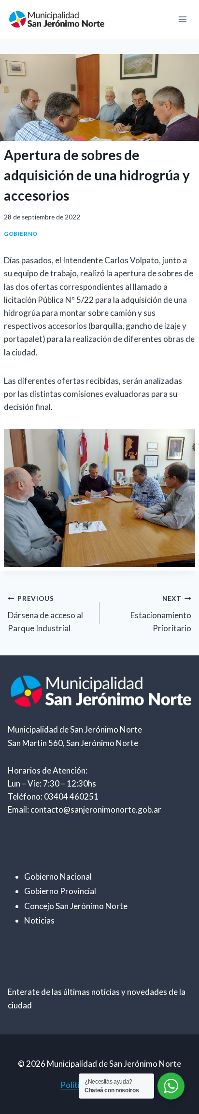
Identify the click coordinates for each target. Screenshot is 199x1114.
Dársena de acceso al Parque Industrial (45, 614)
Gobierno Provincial (60, 891)
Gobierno (21, 233)
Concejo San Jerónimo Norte (76, 906)
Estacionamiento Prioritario (160, 614)
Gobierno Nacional (58, 876)
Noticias (39, 920)
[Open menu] (182, 19)
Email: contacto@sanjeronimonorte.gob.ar (84, 809)
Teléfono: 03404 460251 (53, 796)
